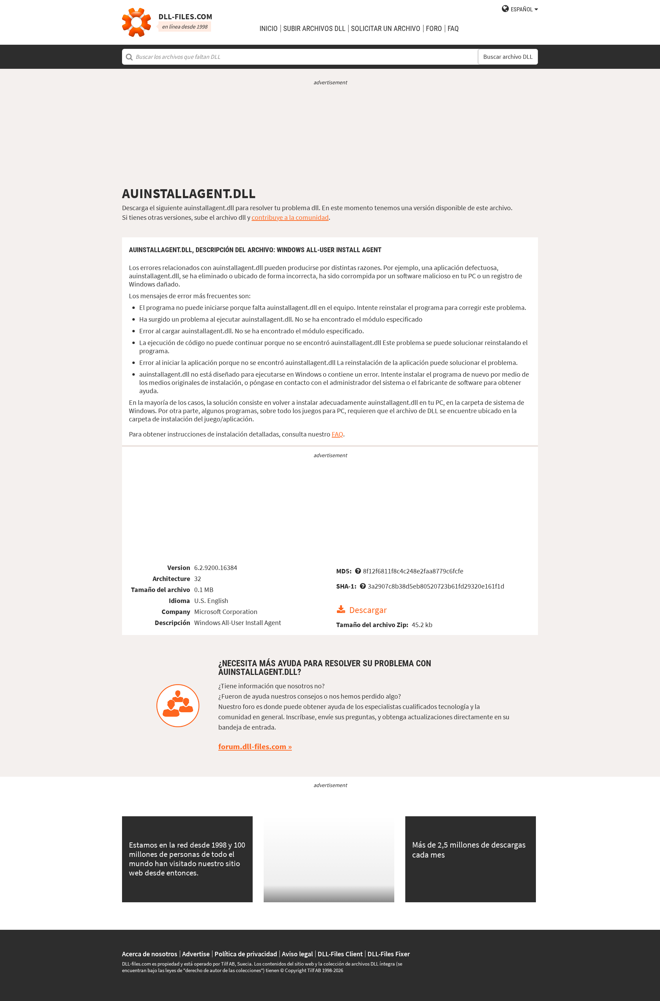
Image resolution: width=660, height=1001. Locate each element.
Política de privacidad (245, 953)
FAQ (453, 28)
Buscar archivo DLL (508, 57)
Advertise (196, 953)
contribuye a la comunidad (290, 217)
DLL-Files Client (340, 953)
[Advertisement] (330, 135)
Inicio (269, 28)
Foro (434, 28)
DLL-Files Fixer (388, 953)
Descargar (368, 609)
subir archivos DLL (314, 28)
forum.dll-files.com (252, 746)
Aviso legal (297, 953)
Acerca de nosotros (149, 953)
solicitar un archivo (385, 28)
